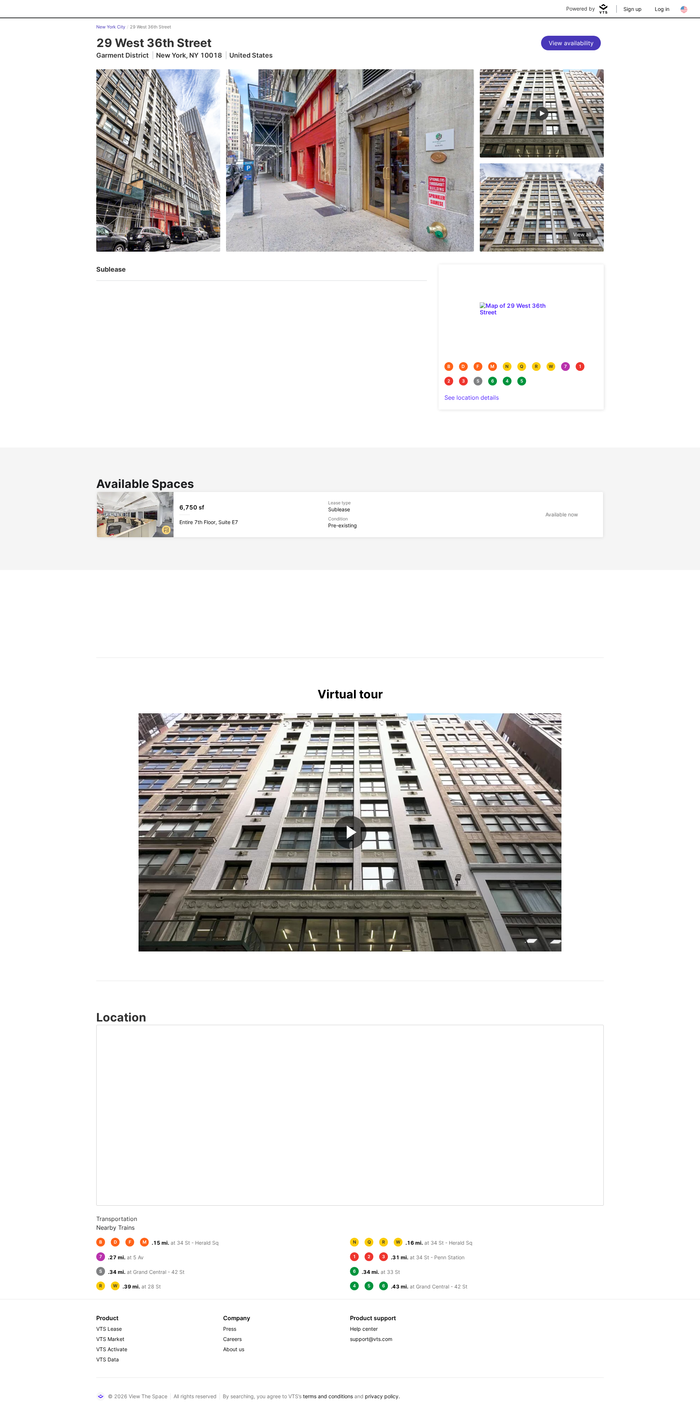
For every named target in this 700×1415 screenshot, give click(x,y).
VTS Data (107, 1359)
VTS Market (110, 1339)
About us (233, 1349)
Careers (232, 1339)
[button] (166, 530)
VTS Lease (109, 1329)
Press (229, 1329)
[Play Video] (350, 832)
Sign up (632, 9)
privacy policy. (382, 1396)
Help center (364, 1329)
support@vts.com (371, 1339)
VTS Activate (111, 1349)
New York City (110, 27)
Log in (662, 9)
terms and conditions (328, 1396)
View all (582, 234)
